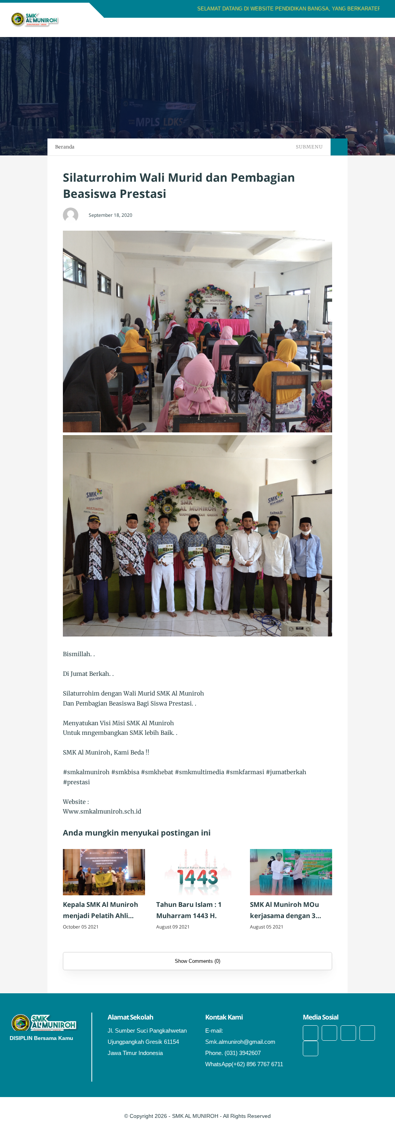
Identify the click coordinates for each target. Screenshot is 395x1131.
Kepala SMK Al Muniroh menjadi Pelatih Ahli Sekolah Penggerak (100, 911)
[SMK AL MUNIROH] (35, 19)
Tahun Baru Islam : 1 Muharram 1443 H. (189, 910)
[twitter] (329, 1033)
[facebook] (310, 1033)
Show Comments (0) (197, 961)
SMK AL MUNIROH (195, 1116)
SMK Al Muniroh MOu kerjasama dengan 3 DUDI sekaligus (284, 911)
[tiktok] (367, 1033)
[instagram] (348, 1033)
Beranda (64, 147)
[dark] (366, 28)
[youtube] (310, 1048)
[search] (353, 27)
